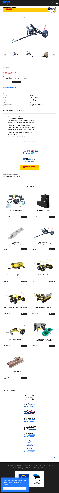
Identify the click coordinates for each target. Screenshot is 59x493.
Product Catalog (9, 465)
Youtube (27, 468)
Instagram (33, 468)
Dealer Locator (43, 465)
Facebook (20, 468)
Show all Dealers (52, 457)
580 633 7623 (31, 405)
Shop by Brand (18, 465)
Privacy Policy (36, 467)
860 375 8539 (31, 435)
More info (24, 217)
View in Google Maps (29, 406)
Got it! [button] (15, 488)
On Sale (35, 465)
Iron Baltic (6, 3)
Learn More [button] (6, 484)
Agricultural (13, 17)
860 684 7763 (31, 420)
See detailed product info (29, 141)
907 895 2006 (31, 450)
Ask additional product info (9, 87)
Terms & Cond (27, 467)
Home (4, 17)
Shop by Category (28, 465)
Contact (20, 467)
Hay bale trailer (26, 17)
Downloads (50, 465)
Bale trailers (19, 17)
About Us (14, 467)
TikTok (39, 468)
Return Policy (44, 467)
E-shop (8, 17)
